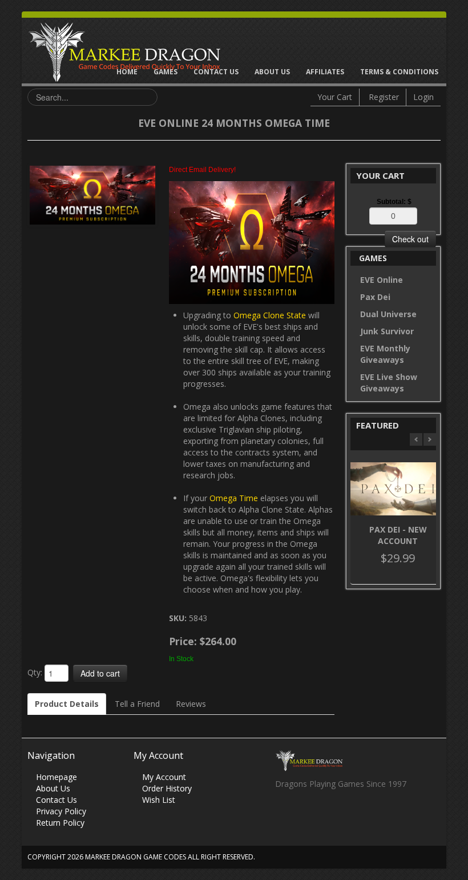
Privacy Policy (61, 811)
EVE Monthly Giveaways (385, 354)
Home (127, 72)
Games (165, 72)
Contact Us (216, 72)
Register (384, 96)
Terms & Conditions (399, 72)
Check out (410, 239)
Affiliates (325, 72)
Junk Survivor (387, 331)
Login (423, 96)
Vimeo (350, 815)
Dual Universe (388, 314)
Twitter (305, 815)
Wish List (158, 799)
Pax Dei (375, 296)
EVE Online (381, 279)
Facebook (283, 815)
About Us (272, 72)
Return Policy (60, 822)
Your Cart (334, 96)
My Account (164, 776)
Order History (167, 788)
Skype (328, 815)
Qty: (34, 672)
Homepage (56, 776)
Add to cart (100, 673)
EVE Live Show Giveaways (388, 382)
